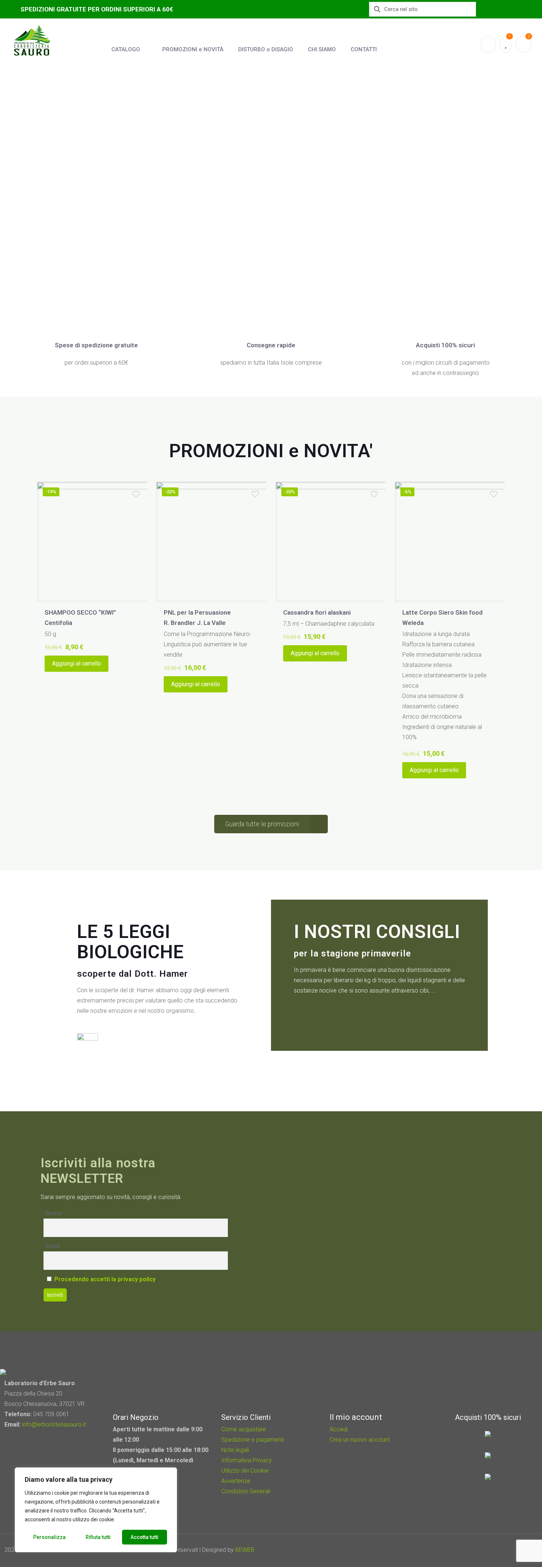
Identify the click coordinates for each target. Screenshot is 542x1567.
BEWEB (244, 1549)
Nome (53, 1213)
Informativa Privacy (246, 1460)
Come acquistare (243, 1429)
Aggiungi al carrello (76, 663)
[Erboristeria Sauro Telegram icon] (512, 1550)
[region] (96, 1509)
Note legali (235, 1449)
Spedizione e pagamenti (252, 1439)
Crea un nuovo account (360, 1439)
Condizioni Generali (245, 1491)
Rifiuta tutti (98, 1537)
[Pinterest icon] (504, 1550)
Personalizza (49, 1537)
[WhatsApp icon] (484, 1550)
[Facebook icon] (494, 1550)
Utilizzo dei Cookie (245, 1470)
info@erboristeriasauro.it (54, 1424)
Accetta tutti (145, 1537)
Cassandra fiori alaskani (317, 612)
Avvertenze (235, 1480)
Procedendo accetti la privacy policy (105, 1279)
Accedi (339, 1429)
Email (52, 1246)
